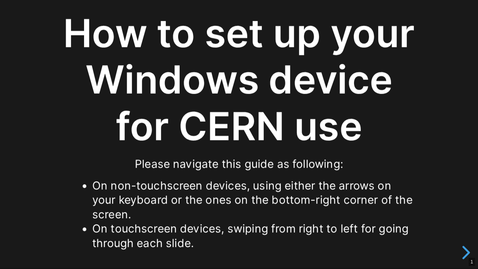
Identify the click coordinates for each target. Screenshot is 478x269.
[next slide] (465, 252)
